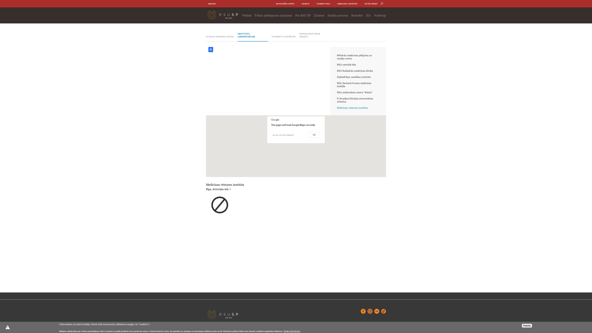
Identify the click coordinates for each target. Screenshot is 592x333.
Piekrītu (527, 326)
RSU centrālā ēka (346, 64)
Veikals (247, 15)
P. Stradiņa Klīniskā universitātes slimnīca (355, 100)
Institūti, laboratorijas (246, 35)
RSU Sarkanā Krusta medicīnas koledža (354, 84)
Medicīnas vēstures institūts (352, 107)
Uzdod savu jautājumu (347, 3)
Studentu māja (323, 3)
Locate (210, 49)
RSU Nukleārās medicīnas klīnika (355, 70)
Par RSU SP (303, 15)
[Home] (222, 15)
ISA (368, 15)
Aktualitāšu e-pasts (285, 3)
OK (314, 135)
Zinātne (319, 15)
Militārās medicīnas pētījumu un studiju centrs (354, 57)
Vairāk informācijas (291, 331)
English (212, 3)
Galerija (305, 3)
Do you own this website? (283, 135)
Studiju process (337, 15)
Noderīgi (380, 15)
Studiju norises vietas (220, 36)
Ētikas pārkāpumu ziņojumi (273, 15)
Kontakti (357, 15)
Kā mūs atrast (371, 3)
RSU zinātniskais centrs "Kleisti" (355, 92)
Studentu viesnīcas (284, 36)
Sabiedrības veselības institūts (354, 77)
